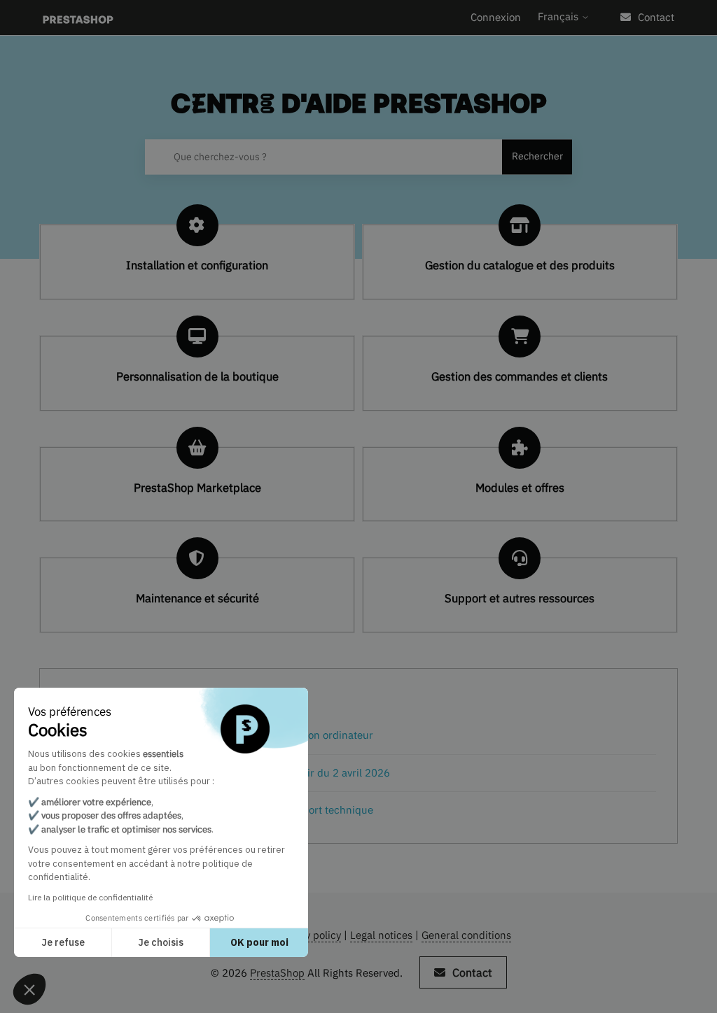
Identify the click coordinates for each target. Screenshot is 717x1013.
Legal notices (381, 935)
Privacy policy (308, 935)
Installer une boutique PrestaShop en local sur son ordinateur (225, 735)
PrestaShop (277, 972)
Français (559, 16)
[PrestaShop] (78, 18)
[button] (29, 989)
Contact (656, 17)
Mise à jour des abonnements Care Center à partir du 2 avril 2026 (234, 772)
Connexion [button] (496, 17)
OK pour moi (259, 942)
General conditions (466, 935)
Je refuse (63, 942)
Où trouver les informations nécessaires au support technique (225, 809)
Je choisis (160, 942)
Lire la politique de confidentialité (90, 897)
